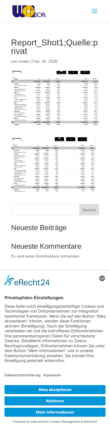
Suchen (89, 210)
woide (24, 61)
